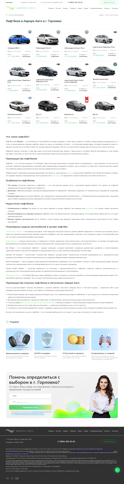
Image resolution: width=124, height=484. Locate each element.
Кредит (65, 8)
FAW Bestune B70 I (15, 114)
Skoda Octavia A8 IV (100, 79)
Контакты (115, 8)
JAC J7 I (38, 114)
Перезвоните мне (30, 407)
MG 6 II (95, 114)
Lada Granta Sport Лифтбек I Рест (19, 81)
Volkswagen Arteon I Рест (74, 48)
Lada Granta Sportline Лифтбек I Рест (44, 80)
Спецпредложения (96, 8)
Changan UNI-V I (14, 48)
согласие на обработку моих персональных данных (29, 414)
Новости (107, 8)
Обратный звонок (109, 2)
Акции (86, 8)
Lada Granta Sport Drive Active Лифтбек (73, 81)
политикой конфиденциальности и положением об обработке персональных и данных (31, 412)
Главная (51, 8)
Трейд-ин (73, 8)
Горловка (9, 2)
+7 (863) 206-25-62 (75, 2)
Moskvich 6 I (69, 114)
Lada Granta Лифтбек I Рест (104, 47)
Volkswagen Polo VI (43, 48)
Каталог (58, 8)
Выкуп (80, 8)
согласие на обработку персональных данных (17, 452)
